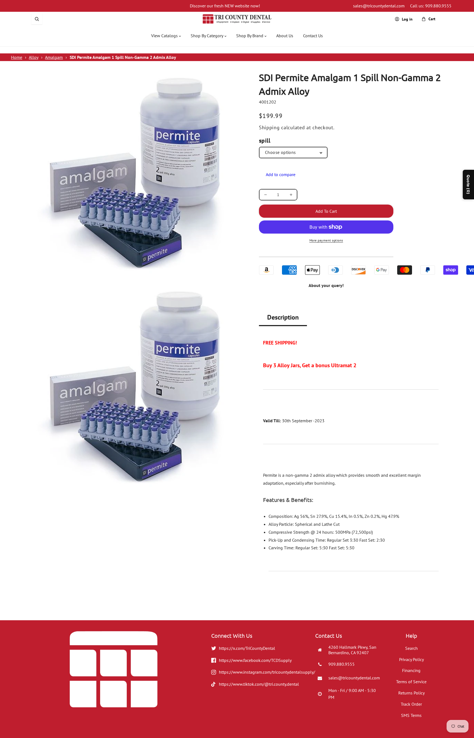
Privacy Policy (411, 659)
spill (264, 140)
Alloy (33, 57)
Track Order (411, 704)
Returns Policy (411, 693)
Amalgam (54, 57)
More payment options (326, 240)
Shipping (269, 127)
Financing (411, 670)
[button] (36, 18)
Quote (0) (468, 184)
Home (16, 57)
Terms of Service (411, 681)
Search (411, 648)
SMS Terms (411, 715)
